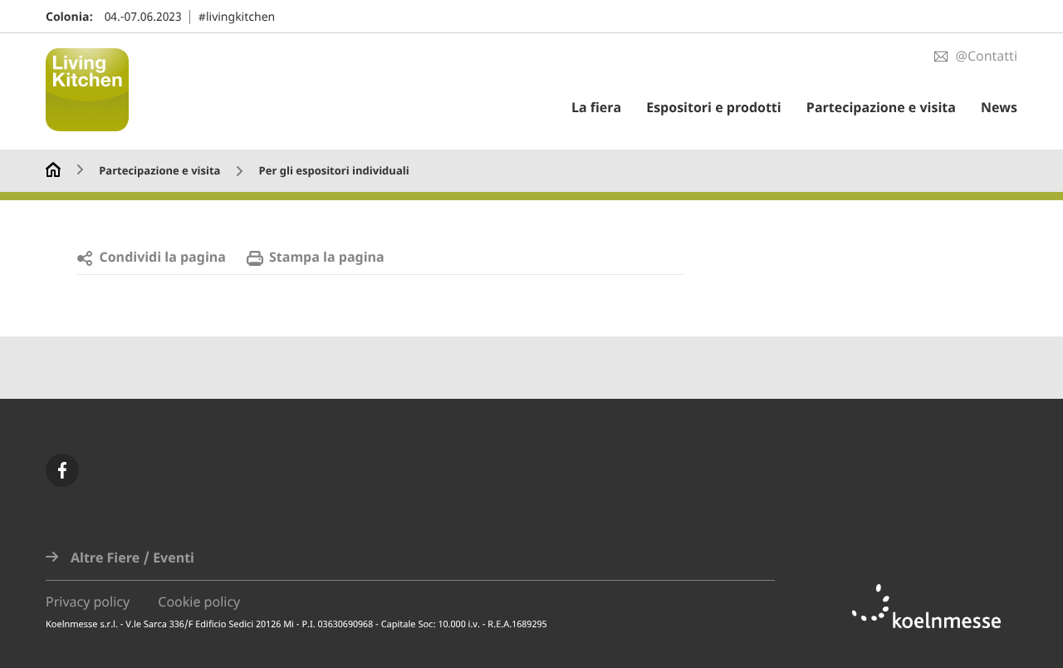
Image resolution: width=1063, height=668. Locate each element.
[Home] (53, 168)
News (999, 108)
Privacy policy (88, 602)
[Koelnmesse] (934, 606)
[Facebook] (62, 470)
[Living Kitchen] (95, 91)
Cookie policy (199, 602)
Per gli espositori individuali (334, 171)
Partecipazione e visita (881, 108)
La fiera (596, 108)
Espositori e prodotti (713, 108)
